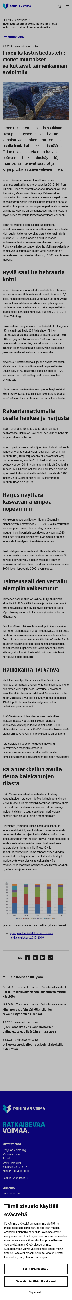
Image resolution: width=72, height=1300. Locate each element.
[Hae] (59, 6)
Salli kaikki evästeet (36, 1269)
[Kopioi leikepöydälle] (49, 957)
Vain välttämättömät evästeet (36, 1281)
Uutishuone (20, 20)
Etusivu (7, 20)
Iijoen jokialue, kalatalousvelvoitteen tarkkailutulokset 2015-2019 (31, 935)
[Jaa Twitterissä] (34, 957)
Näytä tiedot (36, 1292)
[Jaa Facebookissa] (26, 957)
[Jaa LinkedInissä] (41, 957)
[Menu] (67, 6)
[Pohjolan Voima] (17, 6)
